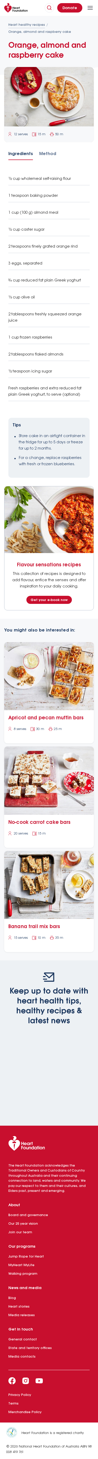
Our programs (21, 1247)
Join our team (20, 1232)
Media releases (21, 1315)
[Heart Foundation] (49, 1144)
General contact (22, 1339)
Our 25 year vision (23, 1224)
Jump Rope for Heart (26, 1257)
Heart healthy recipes (26, 25)
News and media (25, 1288)
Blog (12, 1298)
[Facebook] (12, 1380)
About (14, 1205)
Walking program (22, 1274)
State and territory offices (30, 1348)
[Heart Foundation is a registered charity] (13, 1433)
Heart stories (19, 1307)
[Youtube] (39, 1380)
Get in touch (20, 1329)
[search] (49, 8)
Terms (13, 1404)
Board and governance (28, 1215)
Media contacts (22, 1357)
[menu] (90, 8)
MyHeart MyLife (21, 1265)
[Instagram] (25, 1380)
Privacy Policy (19, 1395)
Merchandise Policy (25, 1412)
